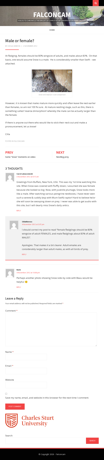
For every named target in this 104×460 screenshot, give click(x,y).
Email (9, 365)
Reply (19, 211)
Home (52, 30)
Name (9, 351)
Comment (11, 310)
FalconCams (19, 141)
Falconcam (52, 14)
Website (9, 379)
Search (8, 435)
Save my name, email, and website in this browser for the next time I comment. (47, 397)
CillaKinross (27, 222)
